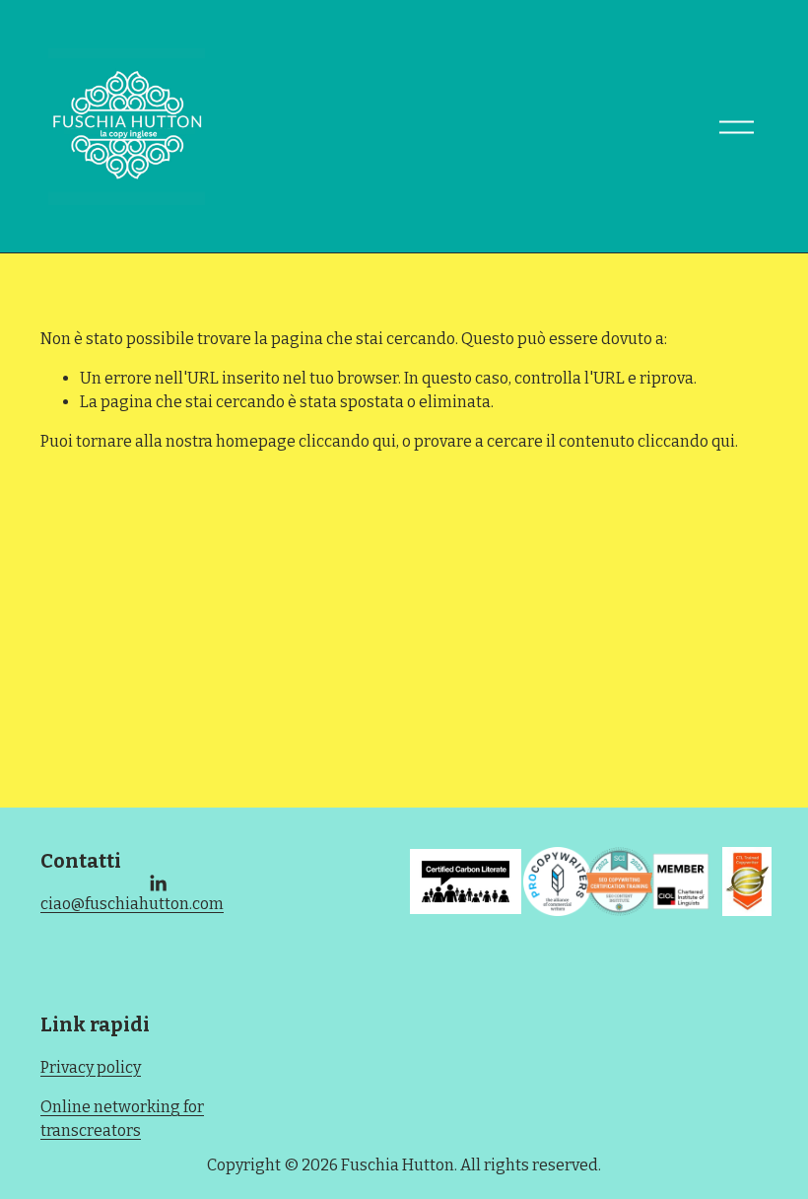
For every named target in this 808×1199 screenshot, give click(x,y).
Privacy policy (90, 1067)
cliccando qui (347, 441)
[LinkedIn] (158, 883)
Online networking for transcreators (122, 1118)
